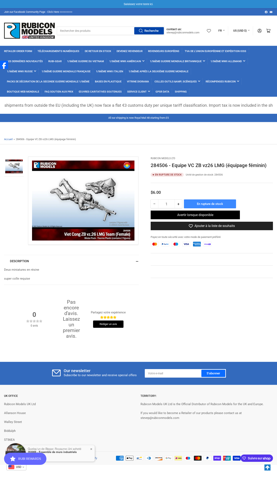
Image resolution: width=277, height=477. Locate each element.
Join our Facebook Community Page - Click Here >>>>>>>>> (38, 11)
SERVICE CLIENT (137, 91)
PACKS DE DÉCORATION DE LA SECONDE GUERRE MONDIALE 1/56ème (48, 81)
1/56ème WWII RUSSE (20, 71)
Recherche (151, 31)
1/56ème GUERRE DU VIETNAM (85, 61)
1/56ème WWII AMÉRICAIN (125, 61)
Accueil (8, 139)
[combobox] (110, 31)
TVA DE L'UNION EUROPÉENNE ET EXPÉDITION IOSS (215, 51)
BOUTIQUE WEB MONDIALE (23, 91)
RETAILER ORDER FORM (18, 51)
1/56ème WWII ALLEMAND (226, 61)
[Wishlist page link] (209, 31)
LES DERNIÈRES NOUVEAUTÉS (25, 61)
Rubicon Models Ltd (163, 158)
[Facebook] (4, 65)
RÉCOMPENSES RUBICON (221, 81)
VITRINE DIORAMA (138, 81)
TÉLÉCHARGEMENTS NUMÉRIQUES (58, 51)
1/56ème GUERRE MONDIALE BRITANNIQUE (176, 61)
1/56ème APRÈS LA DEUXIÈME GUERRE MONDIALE (158, 71)
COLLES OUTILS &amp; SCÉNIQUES (176, 81)
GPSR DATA (162, 91)
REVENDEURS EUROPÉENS (163, 51)
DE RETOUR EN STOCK (98, 51)
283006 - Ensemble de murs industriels (52, 452)
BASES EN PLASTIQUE (108, 81)
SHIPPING (181, 91)
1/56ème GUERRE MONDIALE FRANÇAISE (66, 71)
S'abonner (213, 373)
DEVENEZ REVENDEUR (130, 51)
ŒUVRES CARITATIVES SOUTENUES (100, 91)
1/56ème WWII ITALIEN (109, 71)
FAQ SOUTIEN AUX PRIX (59, 91)
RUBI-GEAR (55, 61)
